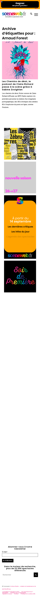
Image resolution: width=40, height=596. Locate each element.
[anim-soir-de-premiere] (20, 292)
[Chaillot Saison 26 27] (20, 193)
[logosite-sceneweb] (16, 14)
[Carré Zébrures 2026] (20, 159)
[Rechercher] (30, 14)
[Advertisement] (20, 314)
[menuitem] (30, 14)
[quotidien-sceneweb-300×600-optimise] (20, 258)
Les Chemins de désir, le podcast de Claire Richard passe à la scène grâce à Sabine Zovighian (17, 85)
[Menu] (35, 14)
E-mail (5, 552)
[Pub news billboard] (20, 9)
